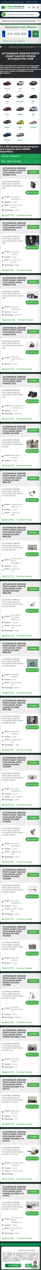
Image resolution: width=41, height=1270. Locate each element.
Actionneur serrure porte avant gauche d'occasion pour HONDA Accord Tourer (14, 762)
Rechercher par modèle (13, 41)
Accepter (13, 1265)
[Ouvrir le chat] (35, 1265)
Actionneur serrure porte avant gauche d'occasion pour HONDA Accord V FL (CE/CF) (14, 1084)
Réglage (30, 1265)
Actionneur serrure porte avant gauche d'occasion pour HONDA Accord (14, 430)
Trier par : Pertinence (20, 156)
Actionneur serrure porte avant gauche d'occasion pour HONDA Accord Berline (14, 477)
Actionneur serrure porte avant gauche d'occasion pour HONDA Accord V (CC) (14, 1033)
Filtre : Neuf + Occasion (20, 161)
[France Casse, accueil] (12, 7)
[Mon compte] (29, 7)
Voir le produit (34, 192)
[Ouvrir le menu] (38, 7)
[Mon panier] (33, 7)
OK (35, 34)
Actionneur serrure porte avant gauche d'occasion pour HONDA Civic (14, 171)
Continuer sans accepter (26, 1250)
